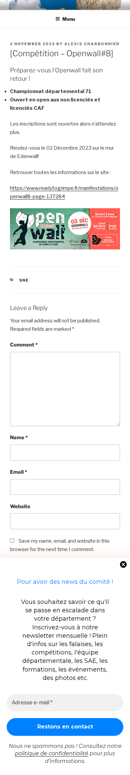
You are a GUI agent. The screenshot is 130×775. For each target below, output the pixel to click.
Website (20, 506)
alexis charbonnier (92, 44)
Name (19, 438)
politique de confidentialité (51, 753)
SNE (24, 280)
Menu (68, 19)
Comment (24, 345)
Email (18, 472)
